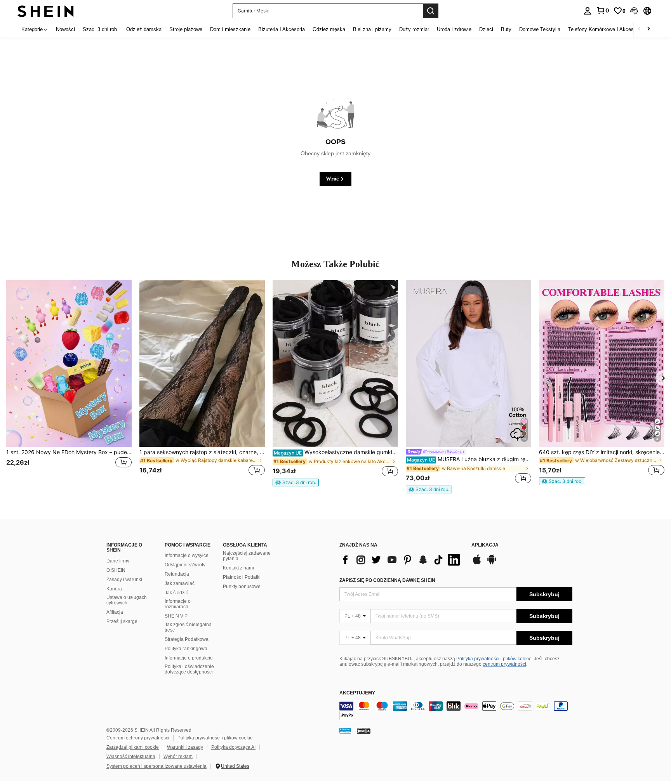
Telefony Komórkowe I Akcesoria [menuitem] (605, 29)
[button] (634, 11)
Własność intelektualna (130, 756)
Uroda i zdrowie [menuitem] (454, 29)
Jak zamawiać (180, 583)
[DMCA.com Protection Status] (363, 730)
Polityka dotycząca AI (233, 747)
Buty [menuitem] (506, 29)
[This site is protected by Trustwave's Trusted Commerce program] (345, 730)
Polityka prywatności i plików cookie (494, 658)
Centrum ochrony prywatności (137, 738)
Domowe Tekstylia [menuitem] (539, 29)
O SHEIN (115, 570)
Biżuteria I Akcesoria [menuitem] (281, 29)
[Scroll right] (648, 29)
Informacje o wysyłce (187, 555)
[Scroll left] (639, 29)
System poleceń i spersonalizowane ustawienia (156, 766)
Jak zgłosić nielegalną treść (188, 627)
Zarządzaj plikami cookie (132, 747)
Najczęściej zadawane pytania (247, 555)
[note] (296, 482)
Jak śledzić (176, 592)
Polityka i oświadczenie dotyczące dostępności (189, 669)
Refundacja (177, 574)
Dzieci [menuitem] (486, 29)
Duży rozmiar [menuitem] (414, 29)
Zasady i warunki (124, 579)
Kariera (114, 589)
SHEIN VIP (176, 616)
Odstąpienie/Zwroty (185, 565)
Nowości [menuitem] (65, 29)
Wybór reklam (178, 756)
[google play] (491, 563)
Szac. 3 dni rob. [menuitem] (100, 29)
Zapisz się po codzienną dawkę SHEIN (387, 580)
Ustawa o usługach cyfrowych (126, 600)
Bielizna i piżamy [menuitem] (372, 29)
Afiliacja (114, 612)
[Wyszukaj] (430, 10)
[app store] (476, 563)
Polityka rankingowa (186, 648)
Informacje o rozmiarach (178, 604)
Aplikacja (485, 545)
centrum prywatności (504, 664)
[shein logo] (45, 11)
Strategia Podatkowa (187, 639)
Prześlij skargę (121, 621)
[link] (602, 10)
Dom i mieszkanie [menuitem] (230, 29)
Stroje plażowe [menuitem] (185, 29)
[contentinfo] (455, 710)
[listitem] (69, 382)
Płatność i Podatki (242, 577)
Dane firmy (117, 561)
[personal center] (587, 11)
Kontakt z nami (238, 568)
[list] (401, 560)
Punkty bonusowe (242, 586)
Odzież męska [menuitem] (329, 29)
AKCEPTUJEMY (357, 693)
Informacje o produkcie (189, 658)
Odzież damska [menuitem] (144, 29)
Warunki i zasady (185, 747)
